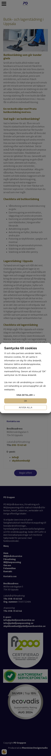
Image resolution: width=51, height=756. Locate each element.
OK (25, 401)
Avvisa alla (25, 407)
